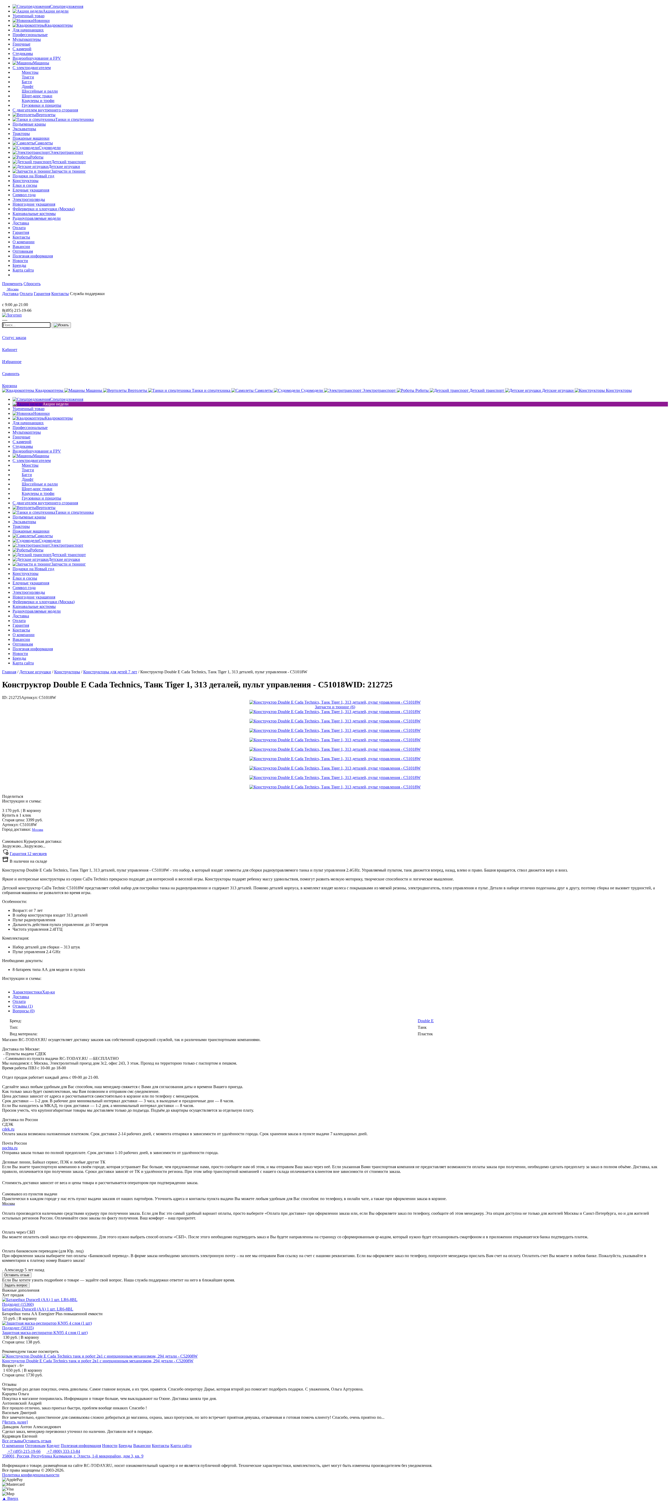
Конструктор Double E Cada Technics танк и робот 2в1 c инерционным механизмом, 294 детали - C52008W (97, 1361)
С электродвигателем (32, 67)
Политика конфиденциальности (30, 1475)
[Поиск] (61, 325)
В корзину (21, 810)
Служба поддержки (87, 293)
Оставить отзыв (16, 1275)
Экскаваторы (24, 129)
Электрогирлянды (29, 199)
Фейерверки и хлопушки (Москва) (44, 209)
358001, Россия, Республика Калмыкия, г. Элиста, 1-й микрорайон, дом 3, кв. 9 (72, 1456)
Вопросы (24, 1011)
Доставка (21, 997)
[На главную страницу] (18, 300)
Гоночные (21, 44)
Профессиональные (30, 34)
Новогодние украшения (34, 204)
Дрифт (28, 86)
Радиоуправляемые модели (37, 218)
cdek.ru (8, 1129)
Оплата (19, 1001)
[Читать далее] (15, 1422)
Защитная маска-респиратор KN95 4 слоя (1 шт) (45, 1332)
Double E (426, 1021)
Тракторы (21, 133)
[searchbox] (26, 325)
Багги (27, 82)
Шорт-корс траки (37, 96)
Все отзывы (12, 1441)
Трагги (28, 77)
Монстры (30, 72)
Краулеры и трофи (38, 100)
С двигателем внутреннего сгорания (45, 110)
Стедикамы (23, 53)
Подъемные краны (29, 124)
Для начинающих (28, 30)
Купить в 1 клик (16, 815)
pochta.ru (10, 1148)
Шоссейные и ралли (40, 91)
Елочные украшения (31, 190)
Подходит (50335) (18, 1328)
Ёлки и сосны (25, 185)
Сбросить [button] (32, 283)
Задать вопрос (15, 1285)
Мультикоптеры (27, 39)
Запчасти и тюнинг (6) (335, 707)
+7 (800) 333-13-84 (63, 1451)
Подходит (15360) (18, 1304)
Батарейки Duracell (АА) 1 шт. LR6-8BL (37, 1309)
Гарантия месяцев (28, 853)
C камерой (22, 49)
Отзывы (23, 1006)
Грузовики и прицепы (41, 105)
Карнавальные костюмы (34, 213)
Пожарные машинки (31, 138)
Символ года (24, 195)
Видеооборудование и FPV (37, 58)
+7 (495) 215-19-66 (24, 1451)
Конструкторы (25, 180)
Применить (12, 283)
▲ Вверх (10, 1498)
